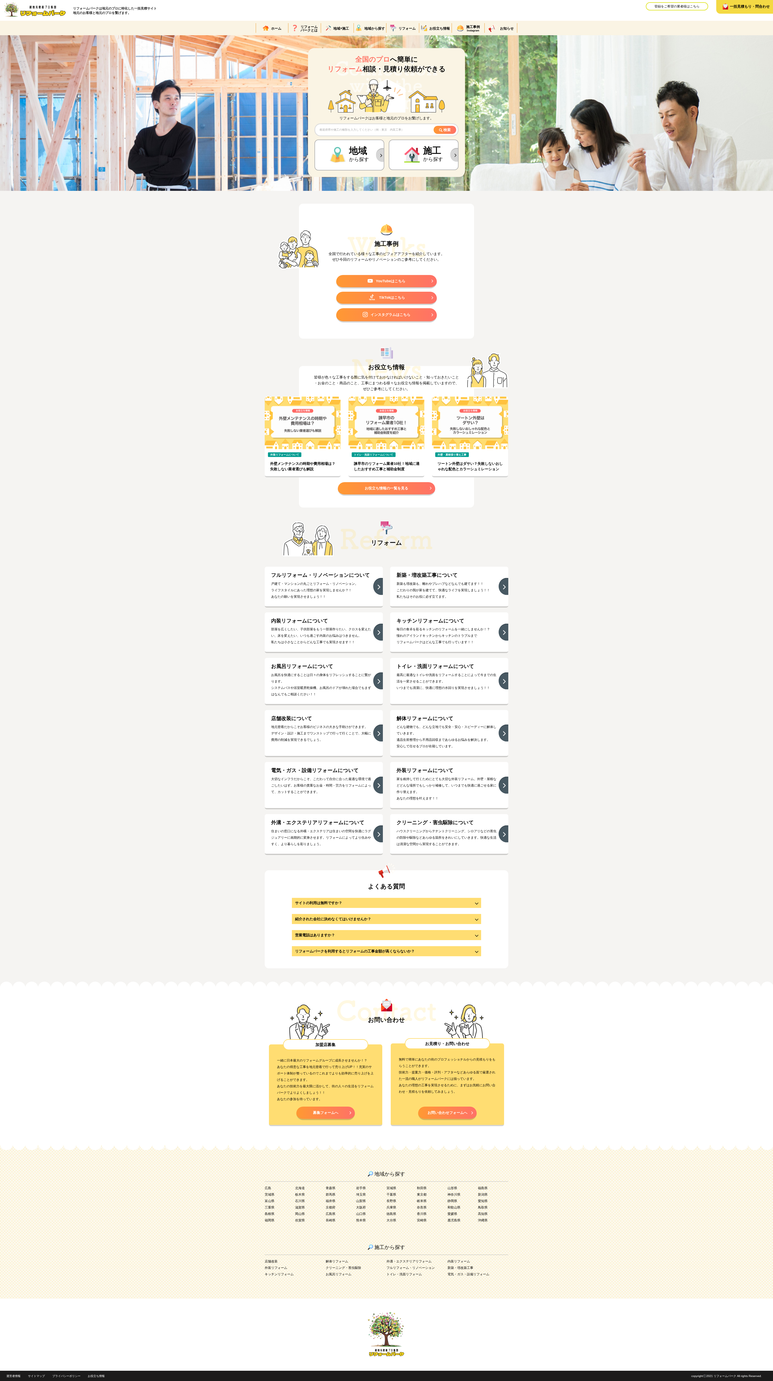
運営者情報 (13, 1376)
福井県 (330, 1201)
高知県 (483, 1214)
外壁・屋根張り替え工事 (452, 454)
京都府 (330, 1207)
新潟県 (483, 1194)
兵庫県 (391, 1207)
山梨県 (361, 1201)
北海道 (300, 1188)
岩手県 (361, 1188)
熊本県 (361, 1220)
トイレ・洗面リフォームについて (373, 454)
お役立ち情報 (96, 1376)
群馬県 (330, 1194)
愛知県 (483, 1201)
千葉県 (391, 1194)
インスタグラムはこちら (390, 314)
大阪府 (361, 1207)
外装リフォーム (276, 1267)
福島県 (483, 1188)
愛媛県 (452, 1214)
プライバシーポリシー (66, 1376)
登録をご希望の (677, 6)
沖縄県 (483, 1220)
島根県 (269, 1214)
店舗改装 (271, 1261)
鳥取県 (483, 1207)
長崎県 (330, 1220)
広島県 (330, 1214)
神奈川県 (453, 1194)
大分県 (391, 1220)
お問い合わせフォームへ (447, 1113)
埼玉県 (361, 1194)
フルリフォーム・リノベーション (410, 1267)
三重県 (269, 1207)
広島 (268, 1188)
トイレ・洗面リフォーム (404, 1274)
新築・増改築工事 (460, 1267)
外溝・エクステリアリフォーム (409, 1261)
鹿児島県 (453, 1220)
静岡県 (452, 1201)
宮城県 (391, 1188)
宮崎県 (422, 1220)
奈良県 (422, 1207)
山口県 (361, 1214)
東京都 (422, 1194)
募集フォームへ (325, 1113)
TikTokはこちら (392, 298)
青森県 (330, 1188)
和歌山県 (453, 1207)
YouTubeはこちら (390, 281)
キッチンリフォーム (279, 1274)
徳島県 (391, 1214)
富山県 (269, 1201)
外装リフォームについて (284, 454)
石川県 (300, 1201)
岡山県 (300, 1214)
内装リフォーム (458, 1261)
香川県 (422, 1214)
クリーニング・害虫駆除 (343, 1267)
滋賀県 (300, 1207)
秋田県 (422, 1188)
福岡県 (269, 1220)
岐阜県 (422, 1201)
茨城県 (269, 1194)
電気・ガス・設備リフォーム (468, 1274)
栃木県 (300, 1194)
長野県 (391, 1201)
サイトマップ (36, 1376)
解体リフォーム (337, 1261)
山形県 (452, 1188)
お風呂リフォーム (338, 1274)
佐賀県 (300, 1220)
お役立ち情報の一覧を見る (386, 488)
